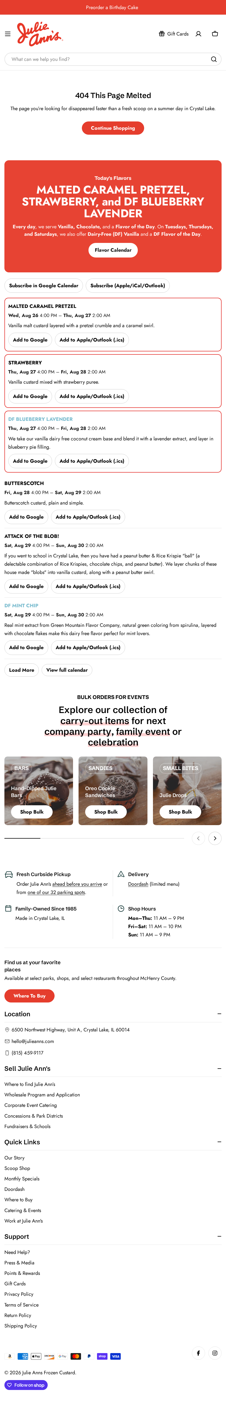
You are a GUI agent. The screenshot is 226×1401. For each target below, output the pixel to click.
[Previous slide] (198, 838)
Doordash (138, 884)
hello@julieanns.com (33, 1041)
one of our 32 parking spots (56, 892)
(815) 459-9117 (27, 1052)
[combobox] (113, 59)
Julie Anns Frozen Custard (48, 1372)
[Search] (214, 59)
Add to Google (30, 339)
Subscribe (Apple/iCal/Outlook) (127, 285)
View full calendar (67, 670)
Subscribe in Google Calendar (43, 285)
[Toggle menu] (7, 34)
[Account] (198, 34)
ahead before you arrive (77, 884)
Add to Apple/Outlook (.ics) (92, 339)
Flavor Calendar (113, 250)
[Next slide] (215, 838)
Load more (21, 670)
